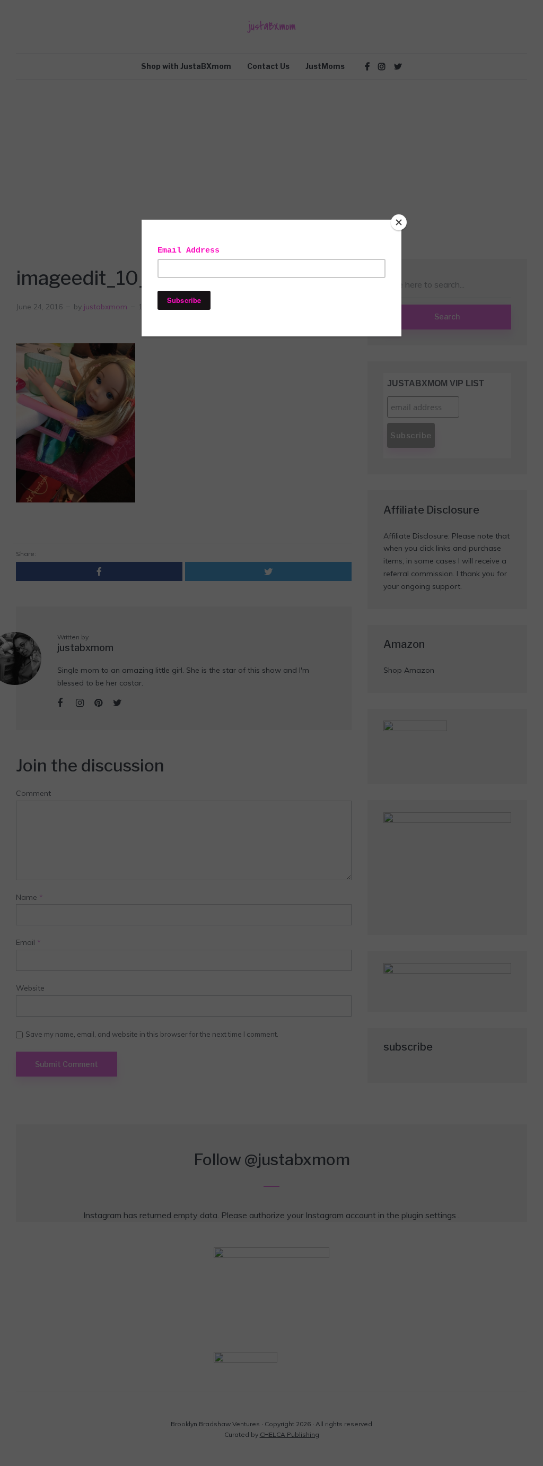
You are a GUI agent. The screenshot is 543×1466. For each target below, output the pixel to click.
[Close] (399, 222)
